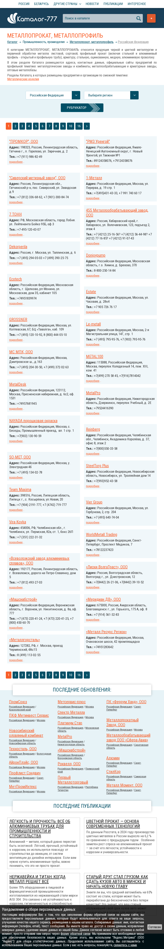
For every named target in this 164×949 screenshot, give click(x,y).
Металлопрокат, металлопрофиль (92, 42)
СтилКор (113, 771)
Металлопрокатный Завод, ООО (122, 722)
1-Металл (94, 177)
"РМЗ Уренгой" (98, 141)
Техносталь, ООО (23, 748)
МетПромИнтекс (23, 786)
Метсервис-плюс (72, 701)
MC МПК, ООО (21, 351)
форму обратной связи (75, 934)
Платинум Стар (70, 723)
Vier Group (94, 502)
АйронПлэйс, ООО (23, 762)
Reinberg (93, 429)
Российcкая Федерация (133, 42)
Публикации (113, 4)
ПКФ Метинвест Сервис (29, 715)
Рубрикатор (76, 108)
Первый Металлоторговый (73, 780)
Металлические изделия (23, 79)
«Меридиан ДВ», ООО (103, 599)
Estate (91, 291)
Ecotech (15, 279)
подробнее (16, 162)
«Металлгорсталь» (24, 639)
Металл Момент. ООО (124, 785)
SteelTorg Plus (97, 465)
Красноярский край (20, 709)
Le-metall (93, 324)
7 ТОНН (15, 214)
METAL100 (94, 356)
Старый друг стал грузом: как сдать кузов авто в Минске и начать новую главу (117, 881)
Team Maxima (20, 489)
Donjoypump (95, 255)
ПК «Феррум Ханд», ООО (126, 701)
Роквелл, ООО (69, 763)
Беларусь (41, 4)
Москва (89, 706)
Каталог (12, 42)
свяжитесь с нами (125, 945)
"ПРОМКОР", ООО (23, 141)
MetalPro (93, 392)
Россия (23, 4)
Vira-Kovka (17, 522)
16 (79, 126)
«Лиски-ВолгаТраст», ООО (107, 567)
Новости (92, 4)
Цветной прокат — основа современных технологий (113, 824)
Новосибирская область (22, 743)
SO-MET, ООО (20, 457)
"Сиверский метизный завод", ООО (37, 177)
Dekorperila (18, 246)
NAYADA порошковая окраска (33, 420)
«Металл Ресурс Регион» (106, 631)
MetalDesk (17, 384)
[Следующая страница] (87, 126)
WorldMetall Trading (101, 534)
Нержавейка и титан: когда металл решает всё (37, 879)
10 (70, 126)
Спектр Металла (71, 712)
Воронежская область (70, 758)
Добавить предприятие (151, 18)
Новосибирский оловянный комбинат (26, 733)
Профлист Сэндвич (24, 773)
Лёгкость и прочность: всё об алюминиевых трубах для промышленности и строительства (39, 828)
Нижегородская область (71, 744)
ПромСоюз (18, 701)
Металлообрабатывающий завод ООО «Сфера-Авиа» (128, 737)
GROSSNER (18, 319)
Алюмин (113, 758)
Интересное (137, 4)
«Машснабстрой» (23, 599)
